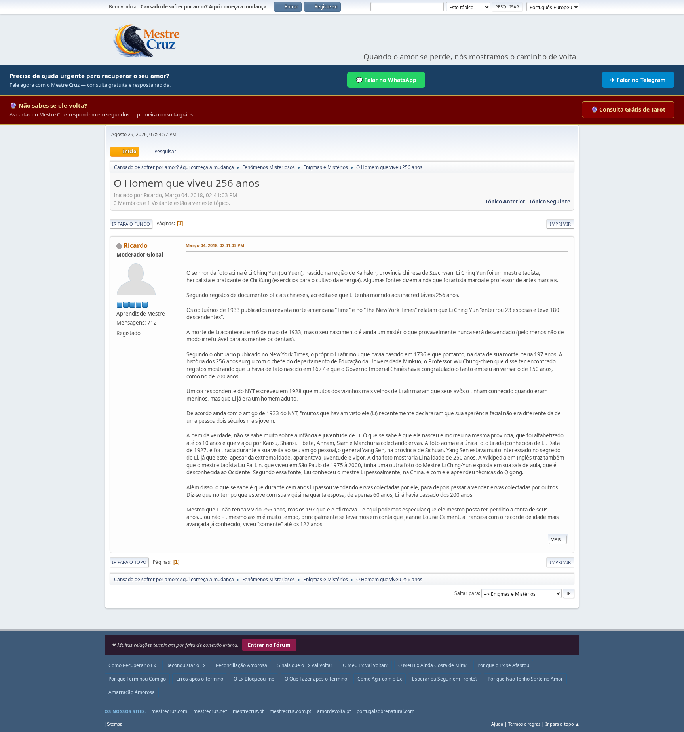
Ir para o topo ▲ (562, 724)
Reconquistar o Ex (185, 665)
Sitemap (114, 724)
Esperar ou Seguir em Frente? (444, 678)
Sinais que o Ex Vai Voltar (304, 665)
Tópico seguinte (549, 201)
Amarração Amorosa (131, 692)
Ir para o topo (129, 562)
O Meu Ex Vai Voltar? (365, 665)
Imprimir (560, 224)
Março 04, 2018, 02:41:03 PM (215, 245)
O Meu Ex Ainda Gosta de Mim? (432, 665)
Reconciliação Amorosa (241, 665)
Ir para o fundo (131, 224)
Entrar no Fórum (269, 644)
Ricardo (136, 245)
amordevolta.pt (334, 711)
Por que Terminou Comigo (137, 678)
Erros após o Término (199, 678)
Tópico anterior (505, 201)
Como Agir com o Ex (379, 678)
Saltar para (466, 593)
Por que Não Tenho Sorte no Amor (525, 678)
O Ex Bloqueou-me (254, 678)
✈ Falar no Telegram (638, 80)
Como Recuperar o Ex (132, 665)
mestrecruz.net (210, 711)
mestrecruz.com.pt (290, 711)
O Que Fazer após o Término (316, 678)
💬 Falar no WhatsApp (386, 80)
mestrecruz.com (169, 711)
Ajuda (497, 724)
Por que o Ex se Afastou (503, 665)
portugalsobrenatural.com (385, 711)
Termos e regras (524, 724)
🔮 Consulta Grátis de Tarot (628, 109)
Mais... (558, 539)
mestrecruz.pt (248, 711)
